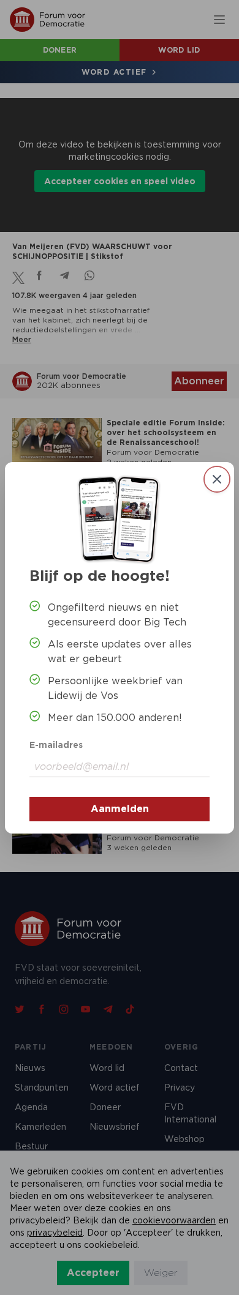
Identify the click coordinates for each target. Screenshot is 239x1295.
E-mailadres (56, 745)
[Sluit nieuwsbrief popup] (217, 479)
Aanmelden (120, 809)
